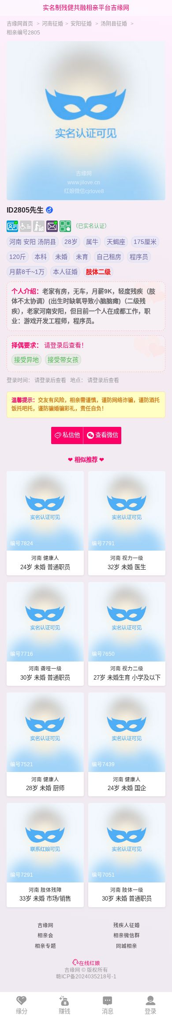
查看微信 (106, 435)
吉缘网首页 (20, 24)
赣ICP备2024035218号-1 (86, 976)
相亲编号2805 (23, 33)
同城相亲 (126, 946)
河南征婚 (52, 24)
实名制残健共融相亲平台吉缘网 (86, 7)
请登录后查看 (50, 380)
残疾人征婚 (126, 925)
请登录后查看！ (65, 345)
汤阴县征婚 (114, 24)
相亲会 (45, 935)
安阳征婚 (81, 24)
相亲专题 (45, 946)
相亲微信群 (126, 935)
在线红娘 (89, 963)
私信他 (67, 435)
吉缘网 (45, 925)
